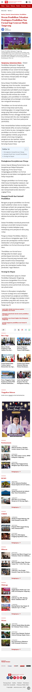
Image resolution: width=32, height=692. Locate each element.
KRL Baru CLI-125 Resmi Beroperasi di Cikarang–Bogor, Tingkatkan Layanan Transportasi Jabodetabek (21, 500)
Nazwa (6, 29)
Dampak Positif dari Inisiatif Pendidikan (15, 154)
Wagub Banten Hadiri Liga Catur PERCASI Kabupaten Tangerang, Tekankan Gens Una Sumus (21, 590)
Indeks (14, 683)
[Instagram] (17, 677)
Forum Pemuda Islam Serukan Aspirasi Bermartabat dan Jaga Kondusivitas (7, 365)
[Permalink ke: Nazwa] (2, 29)
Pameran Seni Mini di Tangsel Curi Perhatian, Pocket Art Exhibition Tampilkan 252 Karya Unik (21, 555)
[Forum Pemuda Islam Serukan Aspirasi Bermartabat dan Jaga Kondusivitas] (8, 358)
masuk (11, 395)
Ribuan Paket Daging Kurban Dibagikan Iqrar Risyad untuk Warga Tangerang (20, 464)
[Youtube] (21, 677)
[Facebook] (8, 677)
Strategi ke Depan (9, 156)
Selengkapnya (15, 471)
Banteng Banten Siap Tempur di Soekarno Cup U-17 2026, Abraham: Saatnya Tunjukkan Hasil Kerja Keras (20, 606)
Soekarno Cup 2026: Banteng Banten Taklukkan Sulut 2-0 (19, 598)
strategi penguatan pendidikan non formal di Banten (14, 323)
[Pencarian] (30, 2)
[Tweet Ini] (18, 330)
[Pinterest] (14, 677)
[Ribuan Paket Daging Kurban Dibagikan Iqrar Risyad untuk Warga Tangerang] (5, 465)
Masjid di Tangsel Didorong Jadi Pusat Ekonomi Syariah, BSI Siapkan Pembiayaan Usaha (20, 519)
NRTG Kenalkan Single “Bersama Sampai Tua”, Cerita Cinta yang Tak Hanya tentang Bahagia (21, 563)
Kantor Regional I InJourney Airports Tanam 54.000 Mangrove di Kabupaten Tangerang (24, 348)
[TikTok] (24, 677)
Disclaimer (26, 683)
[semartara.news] (13, 2)
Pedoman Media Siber (23, 685)
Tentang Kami (7, 683)
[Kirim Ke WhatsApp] (29, 330)
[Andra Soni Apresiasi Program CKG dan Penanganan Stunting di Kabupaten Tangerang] (24, 374)
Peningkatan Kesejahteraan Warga (14, 152)
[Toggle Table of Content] (25, 149)
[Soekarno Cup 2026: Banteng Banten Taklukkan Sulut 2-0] (5, 599)
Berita (3, 14)
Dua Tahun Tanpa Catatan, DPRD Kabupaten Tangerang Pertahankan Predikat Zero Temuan (21, 456)
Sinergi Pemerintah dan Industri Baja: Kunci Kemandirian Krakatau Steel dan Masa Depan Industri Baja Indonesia (20, 492)
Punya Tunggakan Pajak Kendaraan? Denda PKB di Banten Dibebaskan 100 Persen (8, 381)
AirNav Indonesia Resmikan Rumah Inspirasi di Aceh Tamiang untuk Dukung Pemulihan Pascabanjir (21, 484)
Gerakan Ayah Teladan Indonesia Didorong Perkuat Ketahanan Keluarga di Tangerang (23, 365)
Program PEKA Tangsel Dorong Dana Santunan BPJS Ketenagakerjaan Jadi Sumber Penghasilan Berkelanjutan (20, 527)
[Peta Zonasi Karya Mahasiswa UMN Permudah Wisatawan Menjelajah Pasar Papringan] (5, 643)
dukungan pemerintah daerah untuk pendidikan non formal (15, 314)
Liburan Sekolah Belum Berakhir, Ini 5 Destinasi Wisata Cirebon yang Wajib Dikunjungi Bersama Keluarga (21, 626)
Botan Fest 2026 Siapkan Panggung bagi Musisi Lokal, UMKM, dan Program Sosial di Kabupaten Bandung (20, 535)
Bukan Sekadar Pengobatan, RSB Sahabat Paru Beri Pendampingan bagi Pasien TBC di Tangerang (6, 348)
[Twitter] (11, 677)
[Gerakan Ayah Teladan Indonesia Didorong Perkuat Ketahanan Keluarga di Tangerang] (24, 358)
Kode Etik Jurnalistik (9, 685)
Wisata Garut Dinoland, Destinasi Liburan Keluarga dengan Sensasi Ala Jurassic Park (21, 634)
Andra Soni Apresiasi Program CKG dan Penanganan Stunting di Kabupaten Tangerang (23, 381)
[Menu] (2, 2)
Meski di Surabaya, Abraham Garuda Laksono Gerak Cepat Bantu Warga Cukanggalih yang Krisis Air (20, 448)
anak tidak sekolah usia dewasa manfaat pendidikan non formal (13, 310)
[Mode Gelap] (27, 2)
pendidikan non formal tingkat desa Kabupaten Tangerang (15, 319)
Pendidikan (23, 14)
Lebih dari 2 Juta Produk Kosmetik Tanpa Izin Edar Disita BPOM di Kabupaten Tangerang (20, 571)
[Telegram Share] (25, 330)
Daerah (8, 14)
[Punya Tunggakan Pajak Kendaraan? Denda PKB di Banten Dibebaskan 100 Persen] (8, 374)
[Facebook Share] (15, 330)
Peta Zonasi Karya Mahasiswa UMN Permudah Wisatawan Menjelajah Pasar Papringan (20, 642)
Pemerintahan (15, 14)
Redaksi (19, 683)
